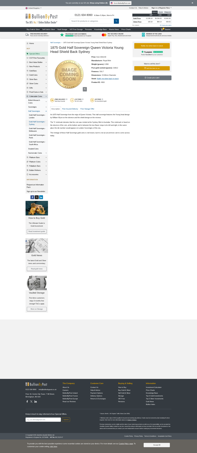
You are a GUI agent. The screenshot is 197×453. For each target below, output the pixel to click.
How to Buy (122, 387)
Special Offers (34, 54)
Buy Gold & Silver (124, 390)
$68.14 (159, 22)
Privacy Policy (138, 436)
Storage (121, 396)
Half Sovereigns (34, 111)
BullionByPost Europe (70, 399)
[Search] (116, 21)
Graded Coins (33, 149)
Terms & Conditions (150, 436)
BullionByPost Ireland (70, 393)
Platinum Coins (34, 162)
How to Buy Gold (37, 218)
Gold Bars (33, 71)
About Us (66, 387)
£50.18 (150, 22)
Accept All (156, 445)
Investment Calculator (153, 387)
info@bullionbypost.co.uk (47, 389)
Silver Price (137, 22)
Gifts (31, 88)
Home (31, 43)
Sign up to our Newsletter (36, 191)
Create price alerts (166, 25)
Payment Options (96, 393)
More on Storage (37, 309)
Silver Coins (33, 83)
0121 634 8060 (31, 389)
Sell (48, 29)
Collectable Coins (35, 96)
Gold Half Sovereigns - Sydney (37, 123)
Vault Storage (62, 29)
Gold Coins (33, 75)
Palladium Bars (34, 166)
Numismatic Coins (35, 153)
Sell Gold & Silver (124, 393)
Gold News (36, 255)
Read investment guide (37, 231)
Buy (33, 29)
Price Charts (126, 29)
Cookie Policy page (126, 444)
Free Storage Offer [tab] (87, 109)
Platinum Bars (34, 157)
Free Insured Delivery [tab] (70, 109)
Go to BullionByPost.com (122, 3)
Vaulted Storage (37, 293)
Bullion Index (150, 404)
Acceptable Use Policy (164, 436)
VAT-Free (76, 29)
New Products (34, 66)
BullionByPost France (70, 396)
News (114, 29)
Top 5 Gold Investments (154, 396)
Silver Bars (33, 79)
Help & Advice (143, 8)
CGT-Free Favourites (37, 58)
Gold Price (137, 18)
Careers (65, 390)
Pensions (88, 29)
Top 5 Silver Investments (154, 399)
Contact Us (133, 8)
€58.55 (168, 22)
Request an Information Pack (35, 186)
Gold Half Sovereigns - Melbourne (37, 129)
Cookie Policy (128, 436)
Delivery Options (96, 396)
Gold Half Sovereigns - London (37, 116)
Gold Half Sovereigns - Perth (37, 136)
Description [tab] (55, 109)
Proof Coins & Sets (36, 92)
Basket (166, 29)
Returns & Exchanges (98, 399)
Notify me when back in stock (108, 79)
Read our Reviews (69, 401)
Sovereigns (32, 107)
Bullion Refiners (35, 170)
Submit (66, 419)
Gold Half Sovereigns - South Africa (37, 143)
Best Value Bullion (35, 62)
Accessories (33, 174)
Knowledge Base (100, 29)
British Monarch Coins (34, 101)
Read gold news (37, 269)
